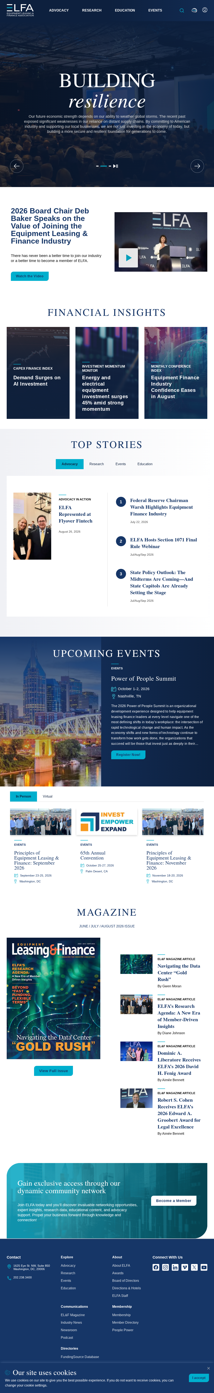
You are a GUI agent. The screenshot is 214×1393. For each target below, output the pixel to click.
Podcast (67, 1337)
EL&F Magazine (73, 1315)
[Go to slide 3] (110, 166)
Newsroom (69, 1330)
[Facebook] (156, 1267)
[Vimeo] (184, 1267)
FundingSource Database (80, 1357)
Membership (121, 1315)
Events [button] (155, 10)
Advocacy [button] (59, 10)
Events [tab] (121, 464)
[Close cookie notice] (208, 1368)
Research (68, 1273)
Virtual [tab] (47, 796)
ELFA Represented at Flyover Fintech (76, 513)
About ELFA (121, 1265)
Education (68, 1288)
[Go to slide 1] (97, 166)
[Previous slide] (16, 166)
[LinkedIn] (175, 1267)
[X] (194, 1267)
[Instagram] (165, 1267)
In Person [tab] (23, 796)
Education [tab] (145, 464)
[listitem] (38, 373)
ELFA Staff (120, 1295)
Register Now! (128, 755)
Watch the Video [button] (30, 276)
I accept (199, 1378)
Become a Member (173, 1201)
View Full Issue (53, 1071)
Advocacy (68, 1265)
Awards (118, 1273)
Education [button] (125, 10)
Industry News (71, 1322)
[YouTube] (204, 1267)
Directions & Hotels (126, 1288)
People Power (122, 1330)
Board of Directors (125, 1280)
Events (66, 1280)
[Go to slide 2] (103, 166)
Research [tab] (96, 464)
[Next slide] (197, 166)
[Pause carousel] (115, 166)
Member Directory (125, 1322)
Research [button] (92, 10)
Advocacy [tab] (70, 464)
